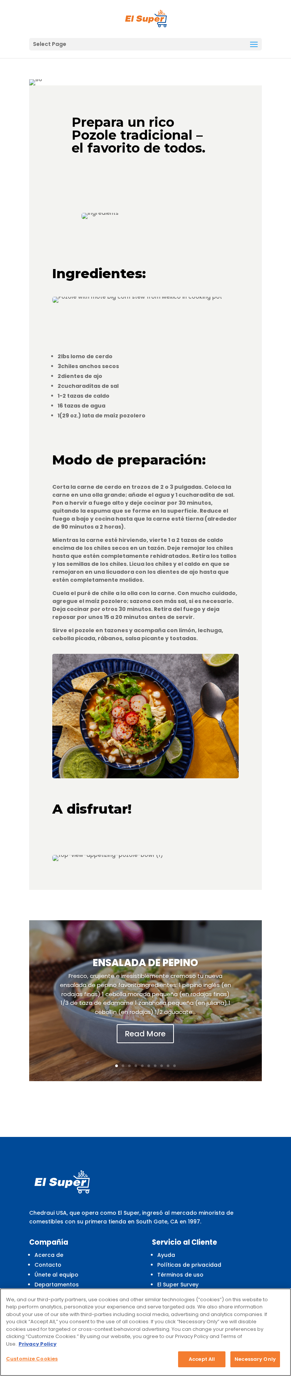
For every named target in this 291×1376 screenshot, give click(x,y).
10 (174, 1065)
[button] (254, 45)
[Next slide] (261, 1001)
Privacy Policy (37, 1344)
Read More (145, 1033)
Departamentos (56, 1284)
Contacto (47, 1265)
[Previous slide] (30, 1001)
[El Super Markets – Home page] (146, 18)
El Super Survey (178, 1284)
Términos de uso (180, 1274)
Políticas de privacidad (189, 1265)
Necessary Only (255, 1359)
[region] (145, 1332)
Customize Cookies (32, 1358)
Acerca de (48, 1255)
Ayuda (166, 1255)
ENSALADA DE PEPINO (145, 963)
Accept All (202, 1359)
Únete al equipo (56, 1274)
